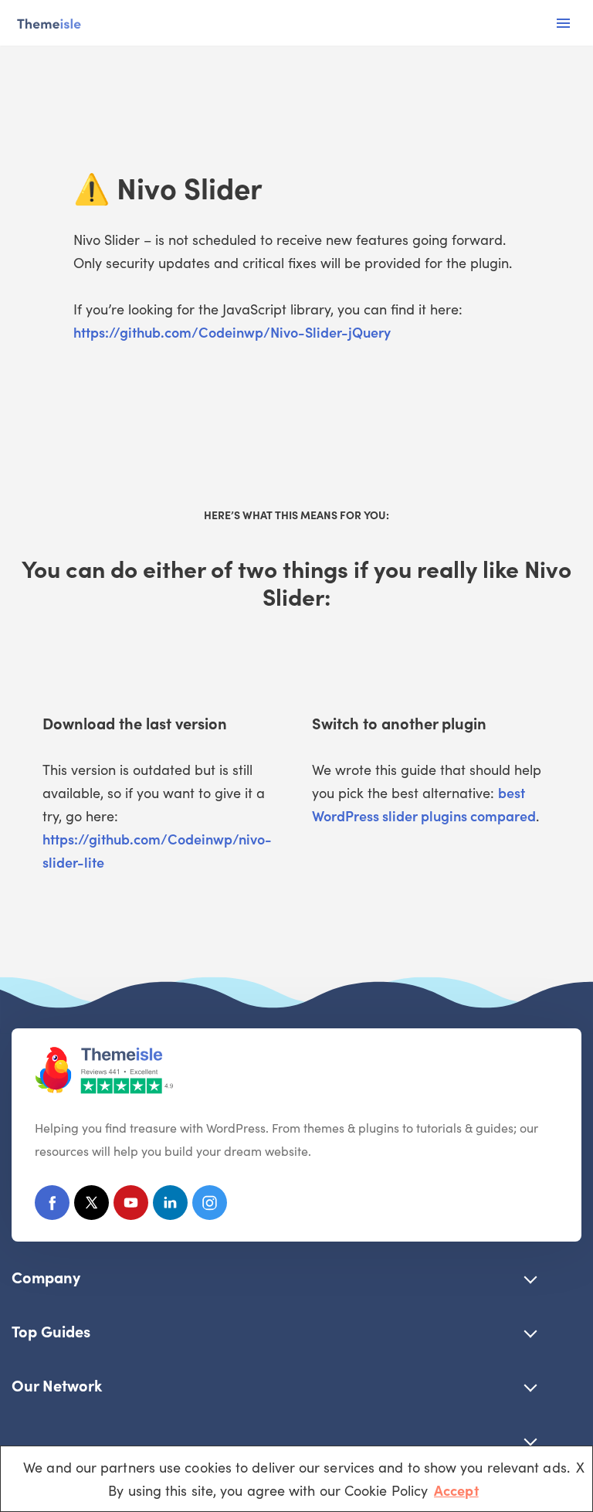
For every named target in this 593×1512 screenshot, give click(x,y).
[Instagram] (209, 1205)
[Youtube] (131, 1205)
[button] (530, 1277)
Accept (456, 1490)
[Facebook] (52, 1205)
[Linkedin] (170, 1205)
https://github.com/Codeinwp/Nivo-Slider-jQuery (232, 331)
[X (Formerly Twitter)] (91, 1205)
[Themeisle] (48, 23)
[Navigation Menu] (563, 23)
